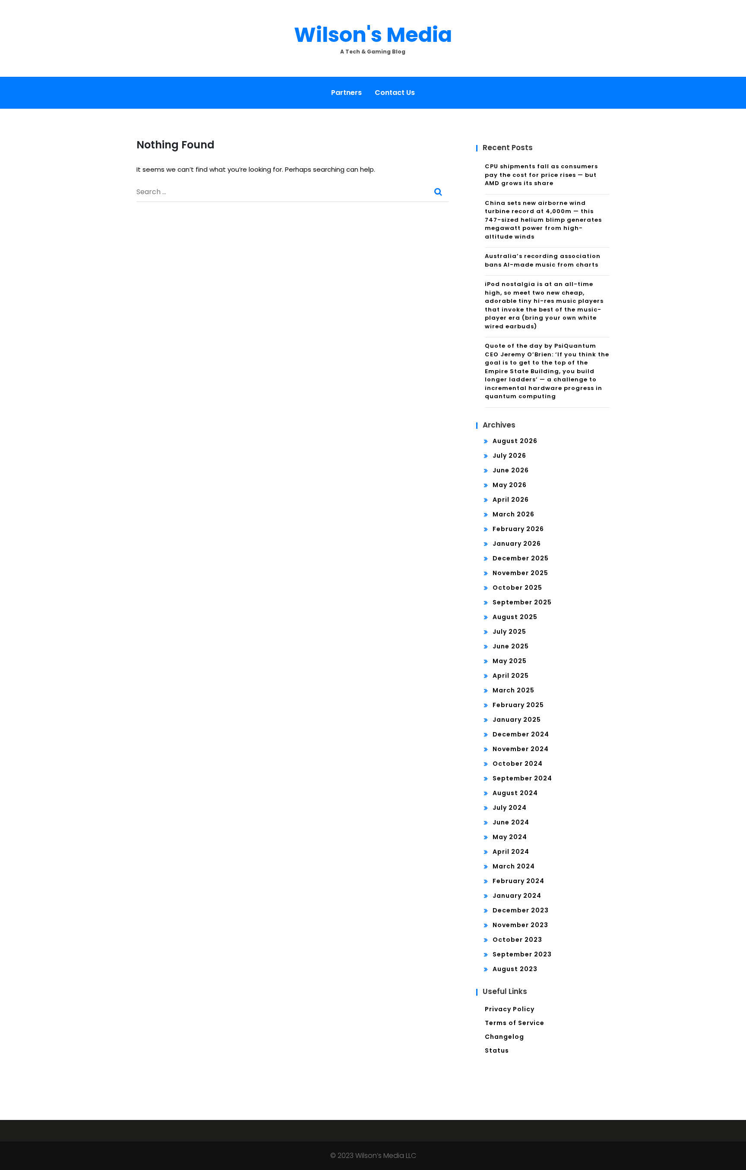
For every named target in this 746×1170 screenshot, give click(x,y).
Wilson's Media (373, 34)
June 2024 (511, 822)
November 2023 (520, 925)
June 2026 (511, 470)
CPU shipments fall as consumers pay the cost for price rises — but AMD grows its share (541, 174)
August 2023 (515, 969)
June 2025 (511, 646)
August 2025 (515, 617)
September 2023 (522, 954)
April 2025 (511, 675)
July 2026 (509, 455)
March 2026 (513, 514)
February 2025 (518, 705)
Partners (346, 93)
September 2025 (522, 602)
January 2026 (517, 543)
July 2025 (509, 631)
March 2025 (513, 690)
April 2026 (511, 499)
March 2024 (514, 866)
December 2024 (521, 734)
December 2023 (521, 910)
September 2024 (522, 778)
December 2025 (521, 558)
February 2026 (518, 529)
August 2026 (515, 441)
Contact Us (395, 93)
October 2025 (517, 587)
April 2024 (511, 851)
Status (497, 1050)
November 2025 (520, 573)
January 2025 (517, 719)
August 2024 (515, 793)
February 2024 (518, 881)
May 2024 (510, 837)
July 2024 (510, 807)
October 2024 (518, 763)
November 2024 (521, 749)
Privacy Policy (509, 1009)
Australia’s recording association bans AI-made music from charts (543, 260)
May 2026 (510, 485)
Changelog (504, 1036)
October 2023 (517, 939)
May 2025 (510, 661)
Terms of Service (514, 1023)
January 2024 (517, 895)
